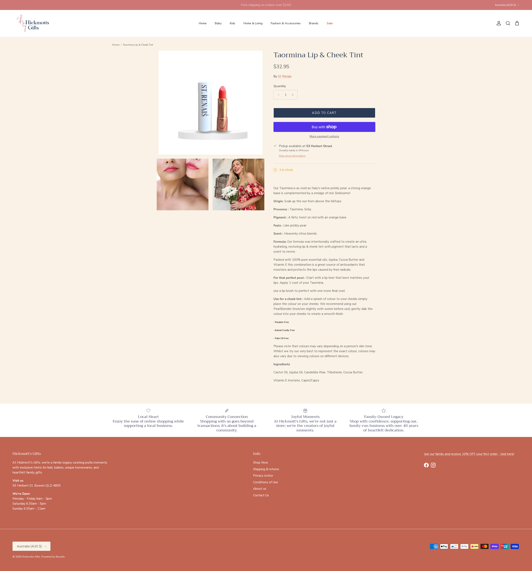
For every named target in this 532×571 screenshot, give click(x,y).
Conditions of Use (265, 482)
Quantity (279, 86)
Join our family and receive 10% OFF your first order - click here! (469, 454)
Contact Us (261, 495)
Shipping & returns (266, 469)
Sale (330, 23)
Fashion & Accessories (286, 23)
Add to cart (324, 113)
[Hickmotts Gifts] (32, 23)
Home (203, 23)
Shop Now (260, 462)
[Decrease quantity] (277, 94)
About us (259, 489)
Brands (313, 23)
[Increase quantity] (293, 94)
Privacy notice (263, 476)
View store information (292, 156)
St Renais (285, 76)
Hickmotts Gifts (31, 556)
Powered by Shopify (53, 556)
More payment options (324, 136)
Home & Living (253, 23)
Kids (232, 23)
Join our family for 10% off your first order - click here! (266, 5)
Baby (218, 23)
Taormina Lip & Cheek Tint (138, 44)
